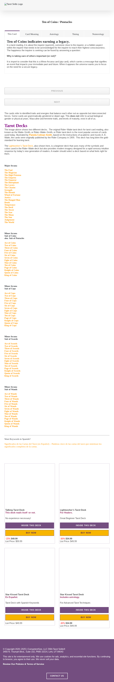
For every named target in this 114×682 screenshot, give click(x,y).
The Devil (8, 207)
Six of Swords (10, 356)
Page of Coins (10, 268)
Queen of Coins (11, 273)
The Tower (9, 210)
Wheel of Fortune (12, 195)
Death (7, 202)
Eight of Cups (10, 311)
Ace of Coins (10, 243)
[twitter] (17, 643)
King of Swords (11, 376)
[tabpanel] (57, 55)
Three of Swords (11, 348)
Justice (7, 197)
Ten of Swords (10, 366)
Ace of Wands (10, 394)
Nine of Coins (10, 263)
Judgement (9, 220)
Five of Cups (10, 303)
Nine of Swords (11, 363)
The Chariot (9, 187)
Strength (8, 190)
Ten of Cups (9, 315)
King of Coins (10, 275)
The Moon (9, 215)
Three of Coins (11, 248)
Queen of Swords (12, 373)
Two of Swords (11, 346)
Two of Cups (10, 296)
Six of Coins (9, 255)
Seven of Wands (11, 409)
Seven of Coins (11, 258)
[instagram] (10, 643)
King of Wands (11, 426)
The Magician (10, 173)
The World (9, 222)
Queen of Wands (11, 424)
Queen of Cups (11, 323)
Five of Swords (11, 353)
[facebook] (4, 643)
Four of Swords (11, 351)
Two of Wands (10, 396)
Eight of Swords (11, 361)
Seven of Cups (10, 308)
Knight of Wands (12, 421)
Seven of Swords (11, 358)
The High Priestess (12, 175)
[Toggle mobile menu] (108, 6)
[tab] (12, 34)
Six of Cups (9, 306)
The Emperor (10, 180)
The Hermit (9, 192)
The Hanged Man (12, 200)
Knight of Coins (11, 270)
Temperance (9, 205)
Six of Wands (10, 406)
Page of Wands (11, 419)
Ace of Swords (10, 344)
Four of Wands (11, 401)
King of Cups (10, 325)
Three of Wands (11, 399)
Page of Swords (11, 368)
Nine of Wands (11, 414)
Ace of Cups (9, 293)
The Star (8, 212)
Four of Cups (10, 301)
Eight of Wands (11, 411)
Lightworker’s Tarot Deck (21, 146)
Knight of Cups (11, 320)
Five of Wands (10, 404)
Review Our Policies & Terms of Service (23, 664)
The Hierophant (11, 182)
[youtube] (29, 643)
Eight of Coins (10, 260)
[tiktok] (23, 643)
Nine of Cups (10, 313)
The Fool (8, 170)
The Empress (10, 178)
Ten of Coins (10, 265)
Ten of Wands (10, 416)
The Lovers (9, 185)
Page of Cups (10, 318)
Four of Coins (10, 250)
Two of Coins (10, 245)
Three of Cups (10, 298)
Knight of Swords (12, 371)
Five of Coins (10, 253)
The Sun (8, 217)
